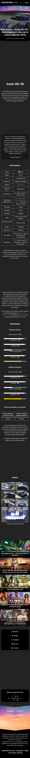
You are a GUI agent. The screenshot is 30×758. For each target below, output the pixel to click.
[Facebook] (15, 8)
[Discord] (20, 8)
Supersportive (21, 184)
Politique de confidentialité (17, 724)
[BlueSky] (4, 8)
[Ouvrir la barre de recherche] (20, 3)
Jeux (11, 38)
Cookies (6, 724)
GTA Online (16, 38)
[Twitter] (9, 8)
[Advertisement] (15, 57)
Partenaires (17, 726)
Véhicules (22, 38)
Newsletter (25, 726)
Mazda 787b (23, 315)
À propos (10, 726)
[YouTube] (26, 8)
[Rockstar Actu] (10, 3)
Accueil (7, 38)
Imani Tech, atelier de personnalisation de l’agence (20, 200)
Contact (4, 726)
